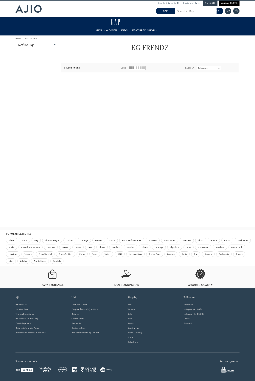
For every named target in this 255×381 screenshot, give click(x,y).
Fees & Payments (23, 323)
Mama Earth (236, 247)
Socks (11, 247)
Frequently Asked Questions (84, 309)
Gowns (214, 240)
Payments (76, 323)
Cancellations (77, 318)
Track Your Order (79, 304)
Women (131, 309)
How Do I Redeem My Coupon (85, 332)
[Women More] (119, 30)
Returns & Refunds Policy (27, 327)
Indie (130, 318)
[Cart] (236, 11)
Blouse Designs (52, 240)
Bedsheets (224, 254)
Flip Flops (174, 247)
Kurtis (112, 240)
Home (18, 38)
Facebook (188, 304)
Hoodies (51, 247)
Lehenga (159, 247)
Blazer (12, 240)
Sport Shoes (169, 240)
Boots (24, 240)
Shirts (200, 240)
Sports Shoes (40, 261)
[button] (228, 11)
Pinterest (188, 323)
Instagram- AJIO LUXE (194, 313)
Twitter (187, 318)
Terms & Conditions (24, 313)
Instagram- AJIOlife (193, 309)
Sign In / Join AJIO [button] (168, 2)
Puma (82, 254)
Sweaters (186, 240)
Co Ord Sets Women (30, 247)
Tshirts (145, 247)
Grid (123, 67)
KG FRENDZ (31, 38)
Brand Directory (135, 332)
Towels (239, 254)
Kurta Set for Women (132, 240)
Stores (130, 323)
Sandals (115, 247)
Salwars (28, 254)
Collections (133, 341)
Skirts (184, 254)
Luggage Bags (135, 254)
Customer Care (191, 2)
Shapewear (203, 247)
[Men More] (104, 30)
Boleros (171, 254)
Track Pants (242, 240)
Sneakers (220, 247)
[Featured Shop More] (157, 30)
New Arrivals (133, 327)
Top (196, 254)
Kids (130, 313)
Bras (90, 247)
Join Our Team (22, 309)
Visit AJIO (210, 2)
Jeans (78, 247)
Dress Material (45, 254)
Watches (130, 247)
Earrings (84, 240)
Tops (188, 247)
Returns (75, 313)
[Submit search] (220, 11)
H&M (119, 254)
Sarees (65, 247)
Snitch (107, 254)
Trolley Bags (154, 254)
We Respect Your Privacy (26, 318)
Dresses (98, 240)
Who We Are (21, 304)
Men (130, 304)
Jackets (69, 240)
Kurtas (227, 240)
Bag (36, 240)
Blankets (153, 240)
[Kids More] (130, 30)
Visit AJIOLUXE (229, 2)
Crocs (94, 254)
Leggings (13, 254)
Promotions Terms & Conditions (30, 332)
